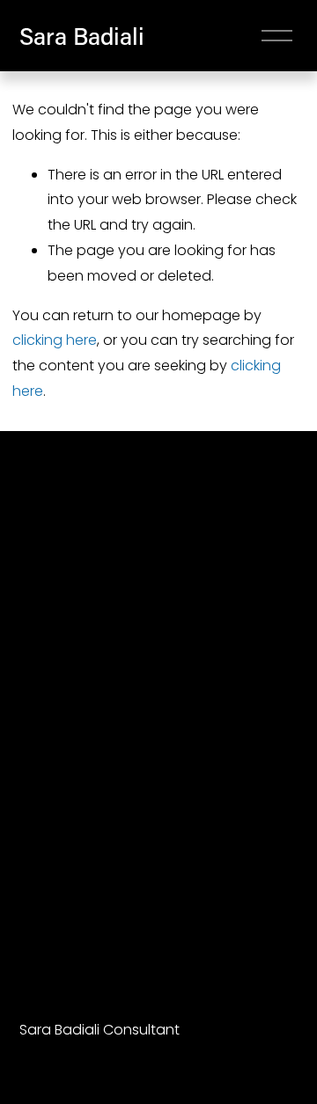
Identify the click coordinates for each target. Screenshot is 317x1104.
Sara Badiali (81, 35)
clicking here (54, 340)
